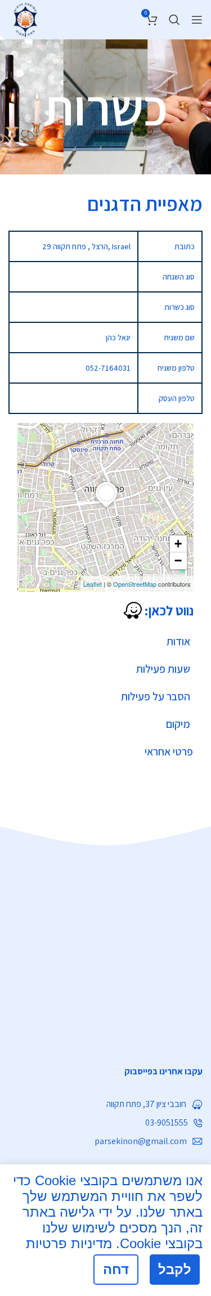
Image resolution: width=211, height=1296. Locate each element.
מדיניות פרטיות (69, 1243)
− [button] (178, 561)
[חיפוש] (174, 19)
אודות (178, 641)
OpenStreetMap (134, 583)
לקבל (174, 1269)
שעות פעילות (163, 669)
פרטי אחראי (169, 751)
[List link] (105, 1071)
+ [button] (178, 544)
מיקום (178, 724)
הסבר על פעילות (155, 696)
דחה (116, 1269)
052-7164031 (108, 368)
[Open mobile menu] (197, 19)
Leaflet (92, 583)
